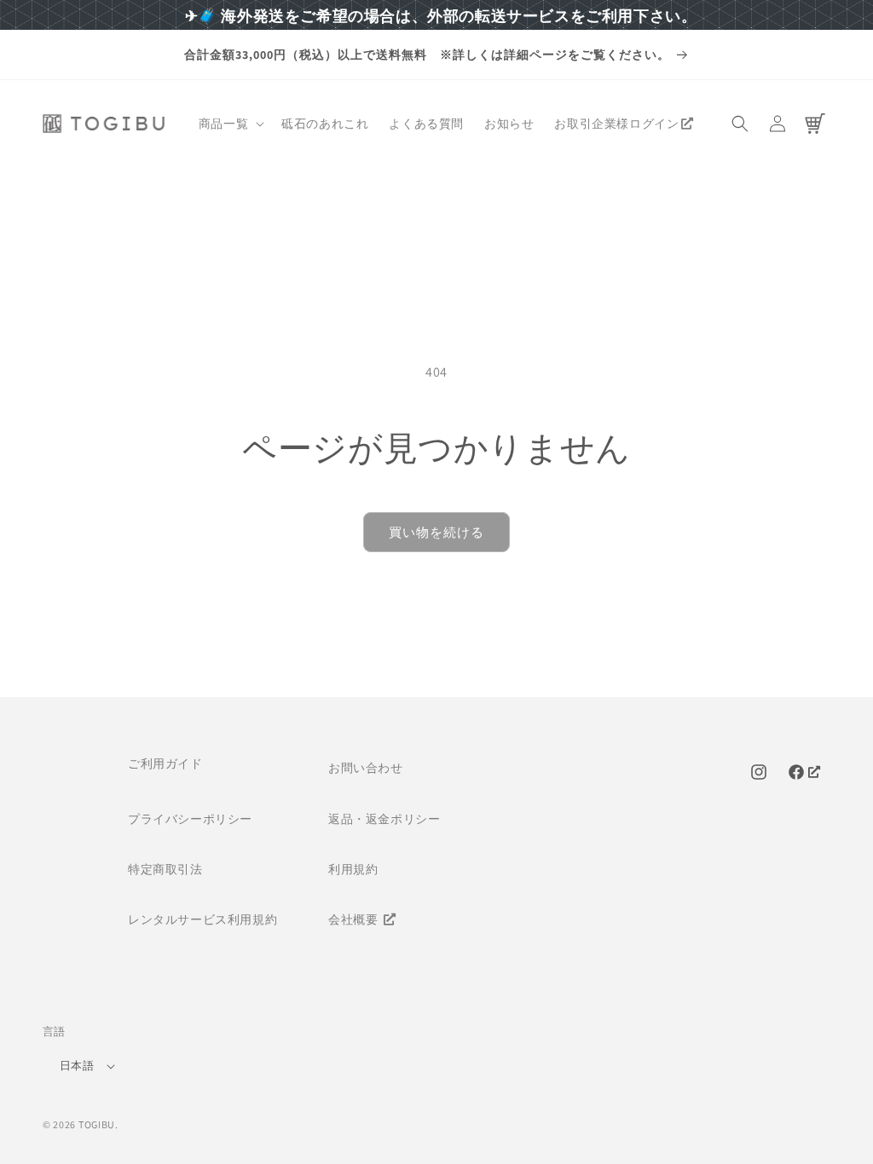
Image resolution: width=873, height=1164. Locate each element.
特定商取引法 (165, 869)
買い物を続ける (436, 532)
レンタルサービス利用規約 (202, 919)
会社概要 (354, 919)
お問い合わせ (365, 767)
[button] (229, 123)
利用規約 (353, 869)
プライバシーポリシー (190, 819)
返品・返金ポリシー (384, 819)
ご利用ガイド (165, 763)
